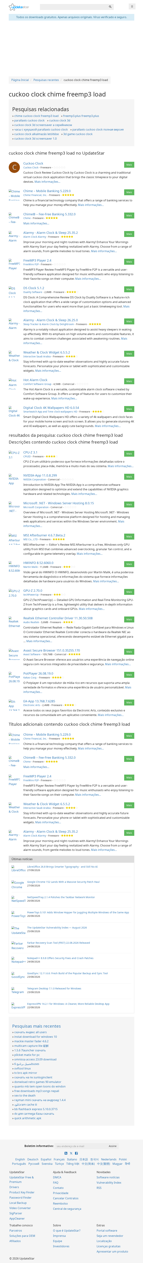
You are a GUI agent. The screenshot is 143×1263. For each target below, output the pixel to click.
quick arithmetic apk (27, 1118)
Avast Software (31, 654)
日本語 (84, 1159)
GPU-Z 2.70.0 (32, 590)
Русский (33, 1164)
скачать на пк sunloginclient (33, 1077)
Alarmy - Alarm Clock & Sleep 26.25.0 (50, 320)
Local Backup (18, 1203)
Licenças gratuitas (109, 1246)
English (20, 1159)
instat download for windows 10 (35, 1037)
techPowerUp (31, 594)
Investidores (61, 1246)
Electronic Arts (31, 705)
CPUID (27, 456)
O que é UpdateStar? (66, 1230)
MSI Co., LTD (30, 539)
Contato (58, 1188)
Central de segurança (67, 1209)
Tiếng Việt (72, 1164)
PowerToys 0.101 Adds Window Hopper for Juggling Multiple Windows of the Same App (78, 912)
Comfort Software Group (37, 384)
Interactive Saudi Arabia (37, 356)
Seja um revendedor (110, 1236)
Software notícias (108, 1177)
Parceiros (15, 1230)
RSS (99, 1188)
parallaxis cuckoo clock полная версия (98, 129)
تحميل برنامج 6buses (26, 1064)
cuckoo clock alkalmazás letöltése (36, 134)
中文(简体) (88, 1164)
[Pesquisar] (110, 7)
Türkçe (59, 1164)
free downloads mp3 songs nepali (36, 1091)
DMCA (57, 1177)
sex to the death (25, 1095)
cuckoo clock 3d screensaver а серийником (43, 125)
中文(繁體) (103, 1164)
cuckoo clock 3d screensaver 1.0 (35, 138)
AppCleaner (17, 1218)
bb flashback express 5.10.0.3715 (36, 1109)
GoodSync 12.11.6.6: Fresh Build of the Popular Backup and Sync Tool (67, 973)
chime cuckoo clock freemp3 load (36, 116)
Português (19, 1164)
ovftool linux (22, 1068)
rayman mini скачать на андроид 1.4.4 (40, 1100)
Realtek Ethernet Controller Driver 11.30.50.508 (58, 618)
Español (46, 1159)
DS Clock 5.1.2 (33, 288)
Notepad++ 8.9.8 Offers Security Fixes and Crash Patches (60, 958)
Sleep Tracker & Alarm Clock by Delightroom (48, 324)
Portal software (107, 1230)
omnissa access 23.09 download (35, 1059)
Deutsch (32, 1159)
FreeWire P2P (31, 264)
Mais (129, 164)
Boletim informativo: (39, 1146)
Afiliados (15, 1241)
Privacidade (60, 1193)
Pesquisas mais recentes (36, 1026)
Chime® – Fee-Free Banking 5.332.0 (49, 214)
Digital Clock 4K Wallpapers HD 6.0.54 (51, 408)
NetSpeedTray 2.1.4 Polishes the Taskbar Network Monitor (61, 897)
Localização (104, 1241)
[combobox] (73, 7)
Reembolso (60, 1203)
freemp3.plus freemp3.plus (81, 116)
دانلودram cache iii (25, 1104)
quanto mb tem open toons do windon (40, 1086)
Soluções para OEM (22, 1236)
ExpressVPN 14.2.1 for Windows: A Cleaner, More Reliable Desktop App (68, 1003)
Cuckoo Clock (33, 163)
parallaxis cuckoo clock (29, 120)
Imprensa (59, 1236)
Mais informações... (47, 182)
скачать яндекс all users (30, 1032)
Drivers (14, 1187)
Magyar (117, 1164)
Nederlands (108, 1159)
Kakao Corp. (30, 677)
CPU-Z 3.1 (30, 452)
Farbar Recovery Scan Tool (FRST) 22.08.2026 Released (58, 942)
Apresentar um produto (112, 1251)
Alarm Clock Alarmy (34, 236)
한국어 (94, 1159)
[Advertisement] (71, 48)
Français (59, 1159)
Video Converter (20, 1208)
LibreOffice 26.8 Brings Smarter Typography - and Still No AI (62, 866)
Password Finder (20, 1197)
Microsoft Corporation (35, 507)
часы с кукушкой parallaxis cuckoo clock (41, 129)
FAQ (55, 1182)
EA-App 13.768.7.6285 (39, 701)
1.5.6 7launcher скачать (30, 1050)
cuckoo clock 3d (59, 120)
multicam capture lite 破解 (31, 1046)
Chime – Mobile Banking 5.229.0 (47, 191)
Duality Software (32, 292)
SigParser (15, 1213)
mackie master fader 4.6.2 (31, 1041)
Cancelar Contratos (65, 1198)
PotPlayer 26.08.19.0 (38, 673)
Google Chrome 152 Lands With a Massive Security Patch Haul (63, 881)
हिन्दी (127, 1164)
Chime (27, 218)
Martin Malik (30, 567)
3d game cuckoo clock (78, 134)
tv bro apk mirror (25, 1073)
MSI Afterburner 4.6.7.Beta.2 (44, 535)
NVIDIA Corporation (34, 479)
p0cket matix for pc (27, 1055)
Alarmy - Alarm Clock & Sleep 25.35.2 (50, 233)
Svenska (47, 1164)
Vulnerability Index (109, 1182)
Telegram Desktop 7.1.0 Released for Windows (54, 988)
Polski (123, 1159)
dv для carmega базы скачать (34, 1114)
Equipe (57, 1241)
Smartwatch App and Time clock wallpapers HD (50, 411)
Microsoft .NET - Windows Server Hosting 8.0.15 (58, 503)
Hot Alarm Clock (35, 380)
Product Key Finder (22, 1192)
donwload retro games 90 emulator (37, 1082)
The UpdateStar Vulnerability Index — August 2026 (57, 927)
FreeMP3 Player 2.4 (37, 260)
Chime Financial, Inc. (35, 195)
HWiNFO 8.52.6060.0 (38, 563)
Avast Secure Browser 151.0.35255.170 (51, 650)
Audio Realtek (31, 622)
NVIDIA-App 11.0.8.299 (40, 475)
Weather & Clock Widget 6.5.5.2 (46, 352)
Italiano (72, 1159)
